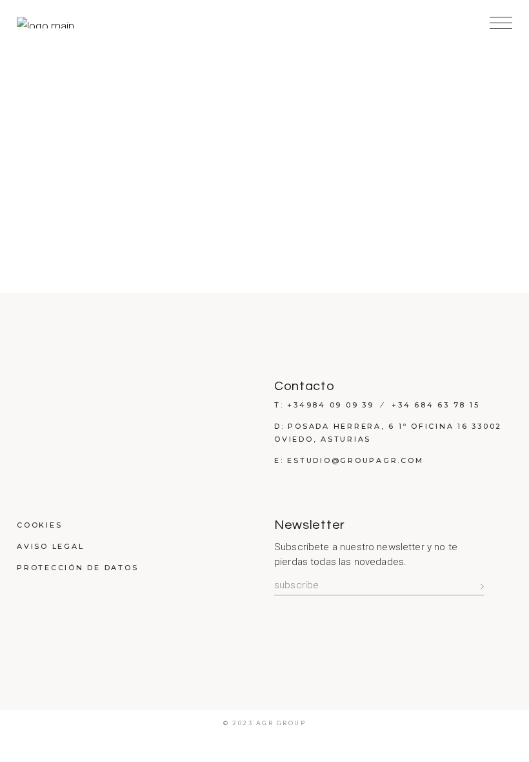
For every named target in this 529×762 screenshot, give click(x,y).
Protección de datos (77, 567)
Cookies (39, 525)
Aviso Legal (50, 546)
